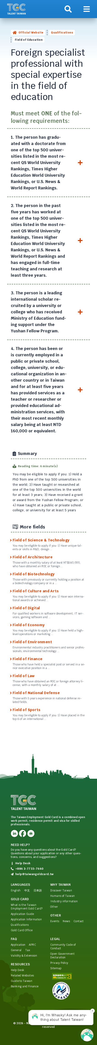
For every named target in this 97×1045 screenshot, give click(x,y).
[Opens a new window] (14, 833)
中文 (27, 890)
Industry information (64, 901)
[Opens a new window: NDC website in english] (68, 991)
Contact (79, 921)
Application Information (26, 919)
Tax (27, 950)
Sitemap (56, 968)
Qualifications (62, 32)
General (16, 950)
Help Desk (17, 970)
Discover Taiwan (61, 890)
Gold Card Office (21, 930)
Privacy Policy (59, 963)
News (66, 921)
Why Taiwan (60, 885)
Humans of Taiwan (62, 896)
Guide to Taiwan (21, 981)
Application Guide (22, 914)
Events (54, 921)
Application (18, 945)
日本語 (38, 890)
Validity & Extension (24, 955)
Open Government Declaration (62, 955)
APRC (32, 945)
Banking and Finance (25, 986)
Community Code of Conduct (63, 946)
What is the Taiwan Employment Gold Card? (26, 906)
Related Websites (22, 975)
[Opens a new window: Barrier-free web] (68, 976)
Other (54, 907)
